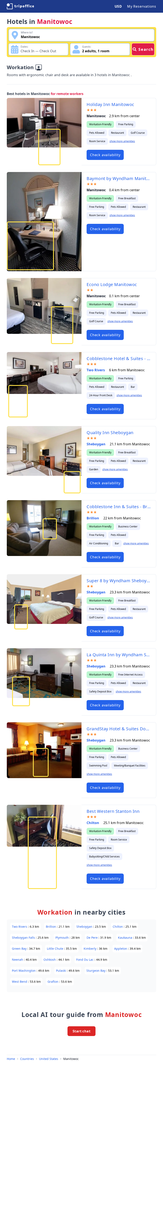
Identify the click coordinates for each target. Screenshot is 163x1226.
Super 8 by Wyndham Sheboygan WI (119, 580)
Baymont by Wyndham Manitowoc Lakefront (119, 178)
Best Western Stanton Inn (113, 811)
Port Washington (24, 971)
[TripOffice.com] (20, 6)
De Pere (92, 938)
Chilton (93, 822)
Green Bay (19, 949)
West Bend (20, 982)
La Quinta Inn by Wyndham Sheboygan (119, 655)
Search (146, 49)
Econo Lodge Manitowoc (112, 284)
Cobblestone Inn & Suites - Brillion (119, 506)
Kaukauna (125, 938)
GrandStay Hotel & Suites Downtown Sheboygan (119, 729)
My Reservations (141, 6)
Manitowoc (71, 1059)
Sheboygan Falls (24, 938)
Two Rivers (96, 370)
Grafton (53, 982)
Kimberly (90, 949)
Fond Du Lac (85, 960)
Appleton (121, 949)
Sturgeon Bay (96, 971)
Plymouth (62, 938)
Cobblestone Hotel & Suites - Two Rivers (119, 358)
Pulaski (61, 971)
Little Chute (55, 949)
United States (48, 1059)
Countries (27, 1059)
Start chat (81, 1031)
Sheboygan (96, 444)
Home (11, 1059)
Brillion (93, 518)
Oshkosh (50, 960)
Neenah (18, 960)
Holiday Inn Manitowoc (110, 104)
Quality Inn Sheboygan (110, 432)
